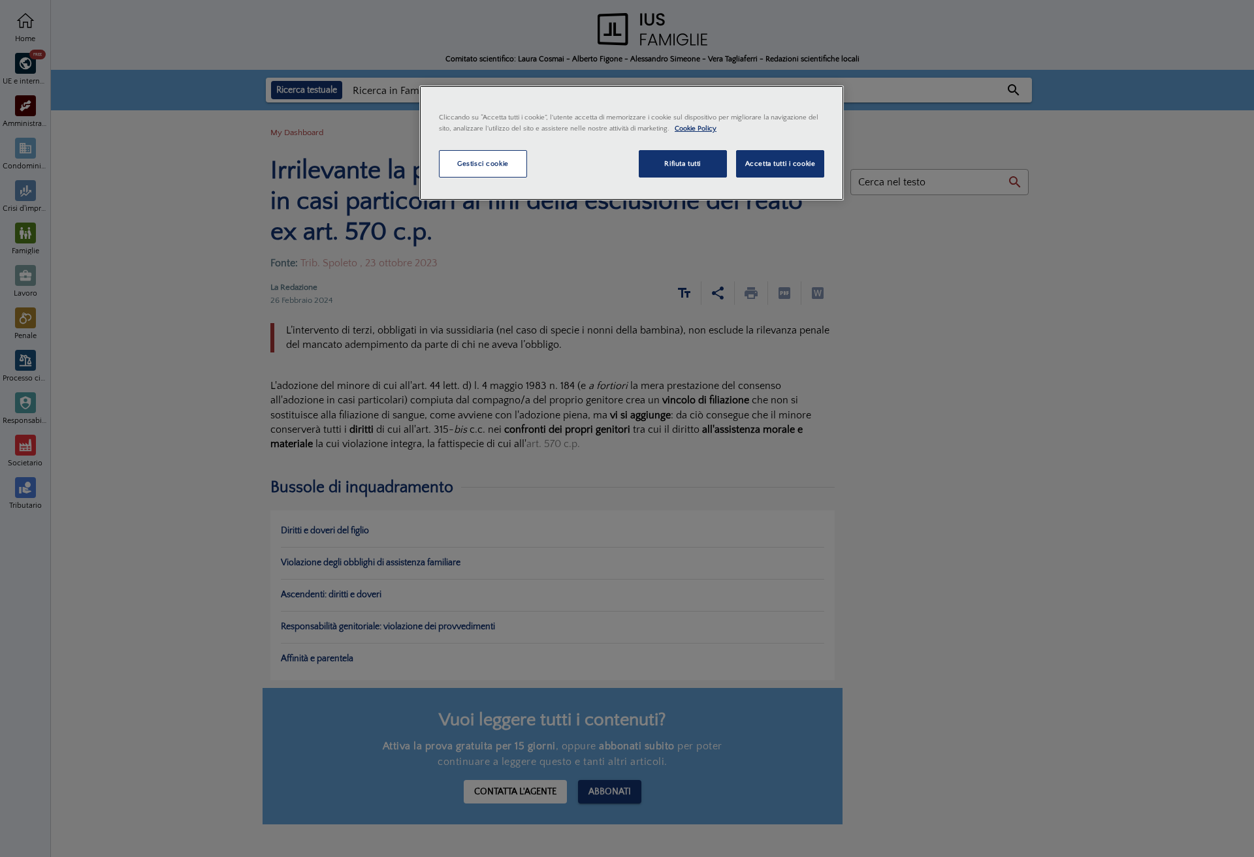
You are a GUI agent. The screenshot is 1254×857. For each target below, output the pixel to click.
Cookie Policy (695, 128)
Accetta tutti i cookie (780, 163)
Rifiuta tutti (682, 163)
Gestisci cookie (483, 163)
